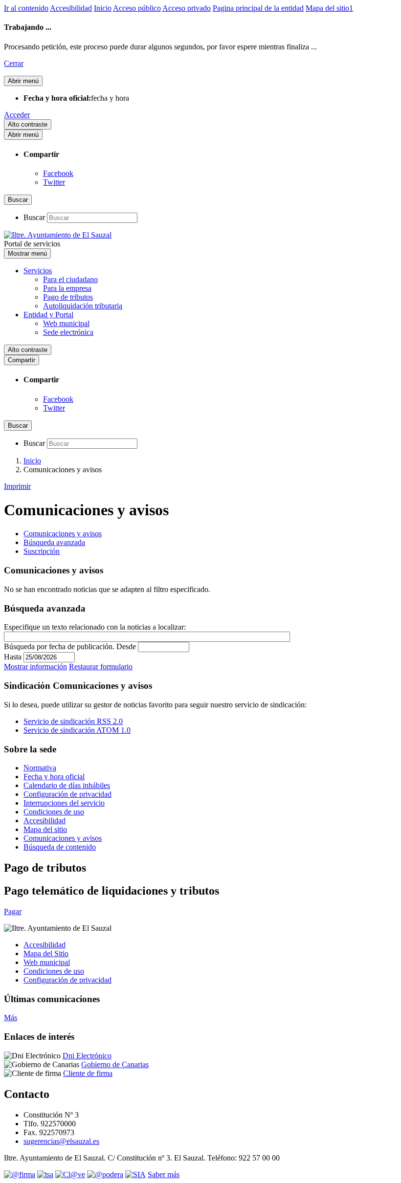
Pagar (13, 911)
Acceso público (137, 8)
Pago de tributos (68, 297)
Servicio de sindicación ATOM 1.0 (77, 730)
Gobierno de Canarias (115, 1064)
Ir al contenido (26, 8)
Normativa (39, 768)
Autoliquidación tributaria (82, 306)
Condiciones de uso (53, 812)
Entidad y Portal (48, 314)
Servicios (37, 270)
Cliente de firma (87, 1073)
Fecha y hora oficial (54, 776)
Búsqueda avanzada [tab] (54, 542)
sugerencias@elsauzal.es (61, 1141)
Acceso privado (186, 8)
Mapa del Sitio (45, 953)
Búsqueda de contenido (59, 847)
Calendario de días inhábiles (66, 785)
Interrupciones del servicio (64, 803)
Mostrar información (35, 666)
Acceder (17, 114)
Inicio (102, 8)
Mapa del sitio (45, 829)
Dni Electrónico (87, 1056)
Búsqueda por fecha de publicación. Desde (70, 646)
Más (10, 1017)
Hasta (13, 657)
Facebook (58, 173)
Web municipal (66, 323)
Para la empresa (67, 288)
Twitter (54, 182)
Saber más (163, 1174)
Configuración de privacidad (67, 794)
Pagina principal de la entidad (258, 8)
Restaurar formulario (101, 666)
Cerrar (13, 63)
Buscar (34, 217)
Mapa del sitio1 (329, 8)
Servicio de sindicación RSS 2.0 (73, 721)
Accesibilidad (71, 8)
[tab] (62, 533)
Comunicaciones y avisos (62, 838)
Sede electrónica (68, 332)
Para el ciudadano (70, 279)
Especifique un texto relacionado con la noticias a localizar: (95, 627)
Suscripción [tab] (41, 551)
